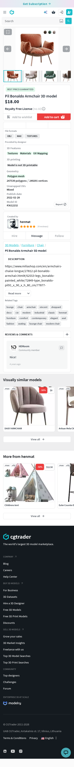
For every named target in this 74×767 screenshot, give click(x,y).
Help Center (10, 576)
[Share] (59, 125)
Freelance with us (13, 649)
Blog (5, 563)
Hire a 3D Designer (13, 603)
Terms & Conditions (14, 738)
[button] (61, 21)
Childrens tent (12, 505)
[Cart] (53, 12)
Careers (7, 570)
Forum (7, 688)
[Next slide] (66, 49)
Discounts (9, 623)
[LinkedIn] (5, 751)
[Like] (14, 125)
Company (8, 556)
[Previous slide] (7, 49)
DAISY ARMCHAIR (13, 428)
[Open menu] (5, 12)
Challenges (9, 682)
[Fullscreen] (8, 32)
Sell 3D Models (11, 629)
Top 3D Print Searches (16, 662)
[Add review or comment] (67, 334)
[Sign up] (69, 12)
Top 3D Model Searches (16, 656)
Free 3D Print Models (15, 616)
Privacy (33, 738)
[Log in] (61, 12)
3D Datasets (10, 597)
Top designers (11, 675)
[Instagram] (21, 751)
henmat (25, 222)
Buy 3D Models (11, 583)
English (47, 738)
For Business (10, 590)
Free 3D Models (12, 610)
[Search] (68, 21)
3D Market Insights (14, 643)
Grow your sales (12, 636)
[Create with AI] (45, 12)
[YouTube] (13, 751)
